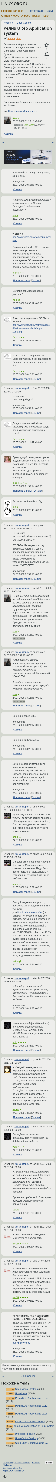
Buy (15, 337)
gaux (15, 837)
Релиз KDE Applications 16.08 (31, 1413)
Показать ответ (21, 280)
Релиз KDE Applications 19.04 (31, 1398)
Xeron (16, 1109)
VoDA (16, 1209)
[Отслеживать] (46, 54)
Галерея (18, 10)
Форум (15, 15)
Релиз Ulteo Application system (28, 30)
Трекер (36, 15)
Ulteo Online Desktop (26, 1438)
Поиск (45, 15)
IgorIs (15, 215)
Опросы (25, 15)
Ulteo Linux (21, 1393)
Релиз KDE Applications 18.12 (31, 1406)
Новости (6, 10)
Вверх (49, 1463)
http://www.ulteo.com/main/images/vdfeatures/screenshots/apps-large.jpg (31, 328)
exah (15, 507)
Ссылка (8, 134)
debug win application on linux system (34, 1426)
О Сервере (8, 1462)
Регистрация (36, 10)
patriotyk (17, 961)
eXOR (16, 1243)
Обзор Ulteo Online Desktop (30, 1421)
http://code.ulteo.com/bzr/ (30, 912)
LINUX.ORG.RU (15, 3)
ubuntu (11, 38)
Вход (50, 10)
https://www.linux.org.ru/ (13, 1471)
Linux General (24, 23)
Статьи (5, 15)
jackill (16, 483)
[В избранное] (46, 45)
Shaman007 (28, 125)
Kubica (16, 300)
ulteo (18, 38)
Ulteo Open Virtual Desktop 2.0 (31, 1443)
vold (15, 1042)
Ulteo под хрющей (25, 1434)
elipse (16, 272)
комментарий (21, 388)
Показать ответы (22, 490)
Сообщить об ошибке (12, 1468)
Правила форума (22, 1462)
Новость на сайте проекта (22, 111)
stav (15, 118)
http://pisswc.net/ (21, 1342)
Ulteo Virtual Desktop (26, 1389)
